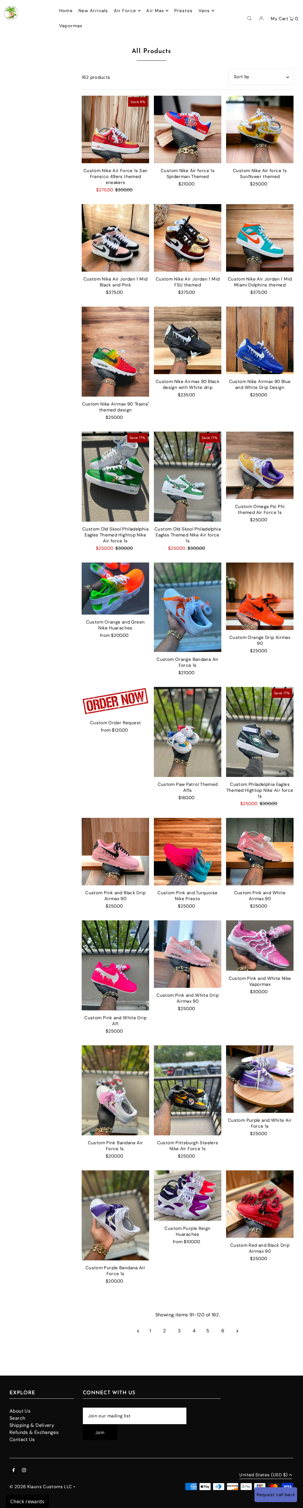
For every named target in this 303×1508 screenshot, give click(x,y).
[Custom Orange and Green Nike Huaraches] (115, 589)
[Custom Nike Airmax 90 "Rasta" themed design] (115, 352)
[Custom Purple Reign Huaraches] (187, 1195)
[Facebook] (13, 1470)
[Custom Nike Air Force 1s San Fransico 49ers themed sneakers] (115, 129)
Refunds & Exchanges (34, 1432)
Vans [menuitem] (204, 11)
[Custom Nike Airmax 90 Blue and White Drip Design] (260, 340)
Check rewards (27, 1501)
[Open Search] (249, 18)
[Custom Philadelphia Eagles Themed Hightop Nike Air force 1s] (260, 732)
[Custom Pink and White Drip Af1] (115, 965)
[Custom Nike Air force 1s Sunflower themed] (260, 129)
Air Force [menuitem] (125, 11)
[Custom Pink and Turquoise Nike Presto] (187, 851)
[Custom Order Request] (115, 701)
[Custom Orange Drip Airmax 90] (260, 596)
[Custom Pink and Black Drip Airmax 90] (115, 851)
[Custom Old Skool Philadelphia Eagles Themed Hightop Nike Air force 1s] (115, 477)
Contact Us (22, 1439)
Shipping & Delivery (31, 1425)
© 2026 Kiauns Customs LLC (40, 1487)
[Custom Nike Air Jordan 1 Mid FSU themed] (187, 238)
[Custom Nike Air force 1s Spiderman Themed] (187, 129)
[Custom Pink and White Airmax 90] (260, 851)
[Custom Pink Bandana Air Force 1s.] (115, 1090)
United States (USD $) (263, 1475)
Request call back (276, 1495)
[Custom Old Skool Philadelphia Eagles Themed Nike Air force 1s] (187, 477)
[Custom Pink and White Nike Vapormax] (260, 945)
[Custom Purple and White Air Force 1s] (260, 1079)
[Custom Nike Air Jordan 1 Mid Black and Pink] (115, 238)
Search (17, 1418)
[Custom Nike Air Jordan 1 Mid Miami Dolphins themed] (260, 238)
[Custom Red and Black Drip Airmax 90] (260, 1204)
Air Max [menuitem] (155, 11)
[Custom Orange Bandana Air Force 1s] (187, 607)
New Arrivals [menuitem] (93, 11)
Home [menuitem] (66, 11)
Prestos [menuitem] (183, 11)
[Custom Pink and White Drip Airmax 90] (187, 954)
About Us (19, 1411)
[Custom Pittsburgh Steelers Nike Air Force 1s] (187, 1090)
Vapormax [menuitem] (70, 26)
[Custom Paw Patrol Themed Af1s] (187, 732)
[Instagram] (24, 1470)
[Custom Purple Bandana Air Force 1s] (115, 1215)
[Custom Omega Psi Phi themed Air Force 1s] (260, 465)
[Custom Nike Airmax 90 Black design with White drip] (187, 340)
